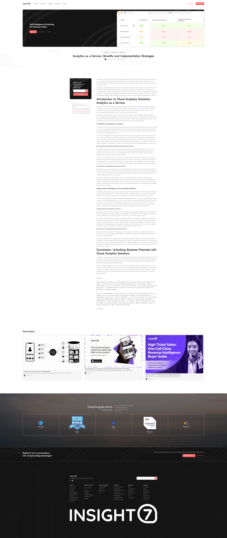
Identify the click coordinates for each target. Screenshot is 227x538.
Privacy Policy (145, 499)
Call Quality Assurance (118, 486)
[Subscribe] (86, 91)
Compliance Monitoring (118, 497)
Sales (85, 489)
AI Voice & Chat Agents (74, 497)
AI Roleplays (72, 495)
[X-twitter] (70, 480)
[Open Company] (52, 3)
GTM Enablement (117, 495)
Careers (144, 488)
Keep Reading (74, 107)
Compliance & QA (87, 496)
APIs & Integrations (73, 499)
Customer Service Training (119, 490)
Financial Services (102, 486)
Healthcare (101, 488)
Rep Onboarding (117, 492)
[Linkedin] (72, 480)
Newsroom (145, 493)
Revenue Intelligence (74, 493)
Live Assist (72, 490)
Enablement (86, 491)
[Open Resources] (60, 3)
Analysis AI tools (106, 52)
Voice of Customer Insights (119, 493)
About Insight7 (146, 486)
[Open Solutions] (45, 3)
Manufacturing (102, 490)
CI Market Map (131, 497)
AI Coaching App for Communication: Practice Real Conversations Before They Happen (81, 110)
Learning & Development (89, 494)
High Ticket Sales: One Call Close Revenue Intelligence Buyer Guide (81, 111)
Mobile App (72, 501)
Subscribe (156, 478)
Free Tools (130, 493)
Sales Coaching (117, 488)
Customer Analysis (114, 52)
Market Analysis (122, 52)
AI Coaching (72, 488)
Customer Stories (131, 488)
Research (86, 498)
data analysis (141, 108)
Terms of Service (146, 497)
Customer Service (87, 487)
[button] (33, 31)
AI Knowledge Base (73, 492)
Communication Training (118, 499)
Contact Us (145, 490)
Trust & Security (146, 495)
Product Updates (131, 492)
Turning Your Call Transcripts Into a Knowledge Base (80, 108)
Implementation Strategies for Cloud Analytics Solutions (81, 105)
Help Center (130, 490)
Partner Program (146, 492)
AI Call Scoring (72, 486)
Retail (100, 492)
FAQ (129, 495)
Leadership (86, 493)
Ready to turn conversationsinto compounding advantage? (81, 113)
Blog (129, 486)
